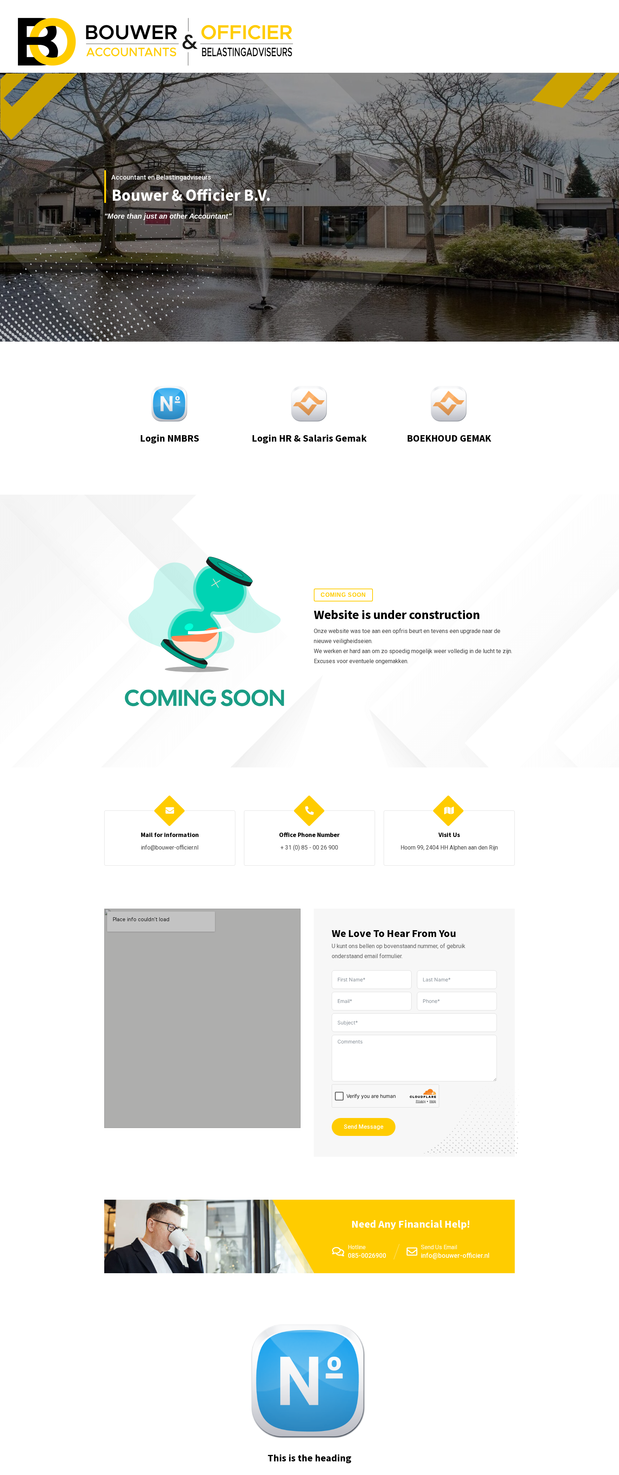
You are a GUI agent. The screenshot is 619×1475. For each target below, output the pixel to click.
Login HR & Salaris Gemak (309, 438)
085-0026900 (367, 1255)
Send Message (363, 1126)
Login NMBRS (169, 438)
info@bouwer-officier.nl (169, 847)
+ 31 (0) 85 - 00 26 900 (309, 847)
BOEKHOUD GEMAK (449, 438)
